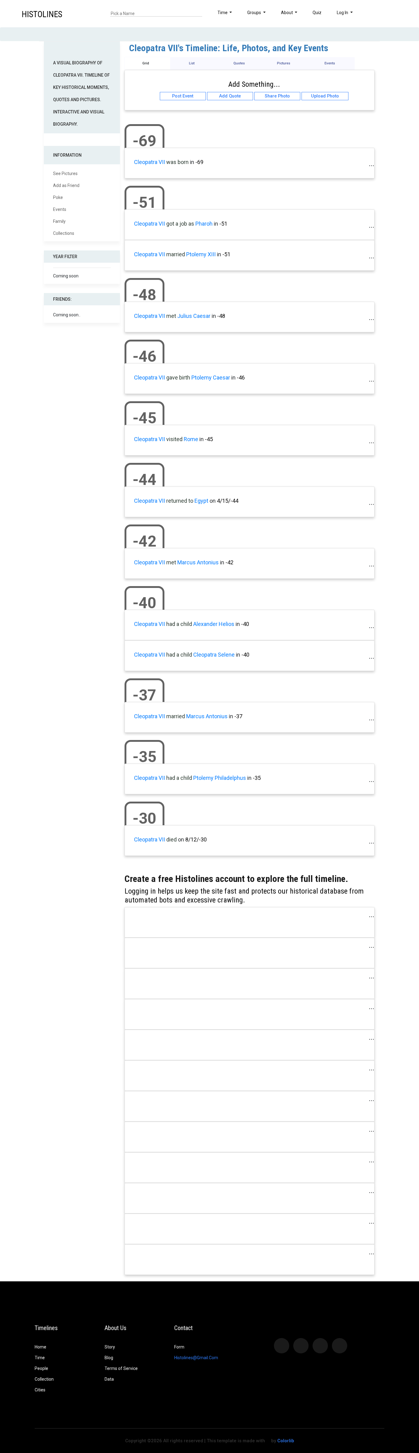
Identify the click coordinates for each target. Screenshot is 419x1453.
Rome (191, 439)
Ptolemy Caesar (210, 377)
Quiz (317, 12)
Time (40, 1357)
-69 (199, 162)
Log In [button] (343, 12)
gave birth (178, 377)
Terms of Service (121, 1368)
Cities (40, 1389)
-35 (257, 778)
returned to (179, 501)
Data (109, 1379)
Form (179, 1346)
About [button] (287, 12)
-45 (209, 439)
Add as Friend (66, 185)
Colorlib (285, 1440)
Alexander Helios (213, 624)
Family (59, 221)
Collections (63, 233)
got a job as (180, 223)
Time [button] (223, 12)
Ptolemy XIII (201, 254)
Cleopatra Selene (214, 654)
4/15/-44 (227, 501)
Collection (44, 1379)
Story (110, 1346)
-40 (245, 624)
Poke (58, 197)
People (41, 1368)
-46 (241, 377)
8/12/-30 (196, 839)
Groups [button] (254, 12)
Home (40, 1346)
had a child (179, 624)
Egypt (201, 501)
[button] (396, 13)
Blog (109, 1357)
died (171, 839)
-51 (223, 223)
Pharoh (204, 223)
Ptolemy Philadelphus (219, 778)
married (175, 254)
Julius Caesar (193, 316)
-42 (229, 562)
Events (59, 209)
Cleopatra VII (149, 162)
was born (177, 162)
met (171, 316)
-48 (221, 316)
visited (174, 439)
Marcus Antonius (198, 562)
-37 (238, 716)
